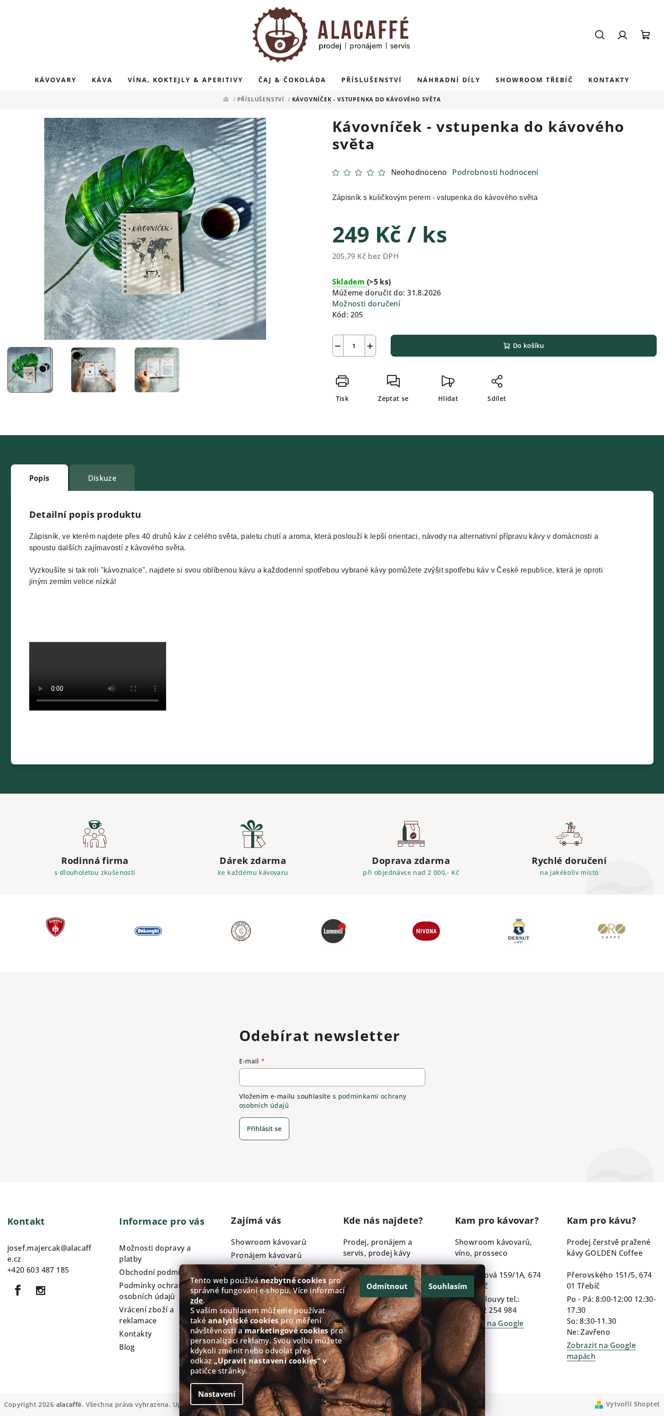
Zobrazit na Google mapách (489, 1328)
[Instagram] (40, 1290)
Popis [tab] (39, 478)
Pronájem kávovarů (266, 1255)
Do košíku (528, 345)
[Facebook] (17, 1290)
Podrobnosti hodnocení (495, 172)
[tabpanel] (55, 933)
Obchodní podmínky (156, 1272)
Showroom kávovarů (268, 1242)
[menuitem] (55, 79)
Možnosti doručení (366, 304)
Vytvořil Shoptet (633, 1404)
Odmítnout (387, 1286)
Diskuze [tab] (102, 478)
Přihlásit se (264, 1128)
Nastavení (216, 1394)
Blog (127, 1347)
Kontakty (135, 1334)
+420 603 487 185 (38, 1270)
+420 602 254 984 (486, 1310)
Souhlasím (448, 1286)
